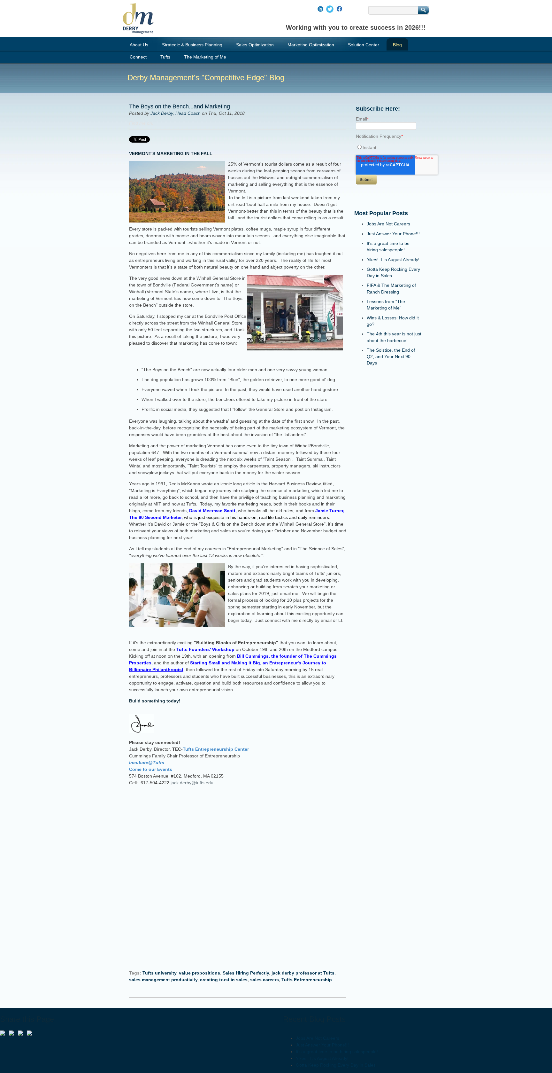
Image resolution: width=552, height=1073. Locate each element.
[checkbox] (388, 147)
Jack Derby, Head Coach (175, 113)
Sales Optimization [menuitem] (255, 44)
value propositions (199, 972)
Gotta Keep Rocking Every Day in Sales (336, 1065)
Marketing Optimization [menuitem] (311, 44)
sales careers (264, 979)
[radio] (388, 147)
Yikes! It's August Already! (393, 259)
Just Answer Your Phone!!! (393, 233)
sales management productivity (163, 979)
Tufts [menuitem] (165, 56)
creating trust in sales (224, 979)
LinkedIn (167, 123)
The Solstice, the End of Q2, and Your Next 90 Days (391, 357)
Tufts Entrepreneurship (306, 979)
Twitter (176, 123)
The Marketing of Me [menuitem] (205, 56)
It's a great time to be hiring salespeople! (337, 1051)
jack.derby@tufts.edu (192, 782)
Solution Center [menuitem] (363, 44)
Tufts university (159, 972)
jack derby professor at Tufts (303, 972)
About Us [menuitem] (139, 44)
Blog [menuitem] (397, 44)
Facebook (158, 123)
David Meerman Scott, (213, 510)
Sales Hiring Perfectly (246, 972)
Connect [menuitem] (138, 56)
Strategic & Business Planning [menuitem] (192, 44)
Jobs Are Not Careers (388, 223)
